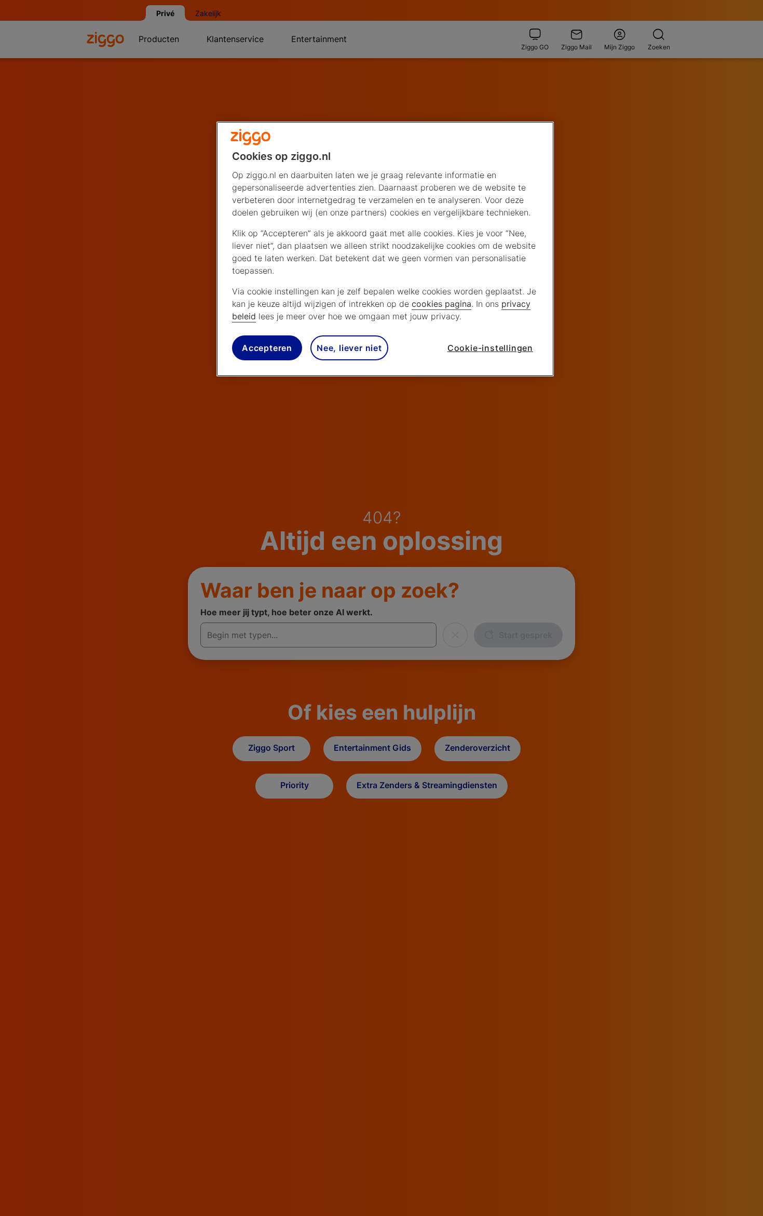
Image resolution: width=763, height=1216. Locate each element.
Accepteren (267, 348)
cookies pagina (441, 304)
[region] (385, 248)
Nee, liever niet (349, 348)
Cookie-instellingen (490, 348)
